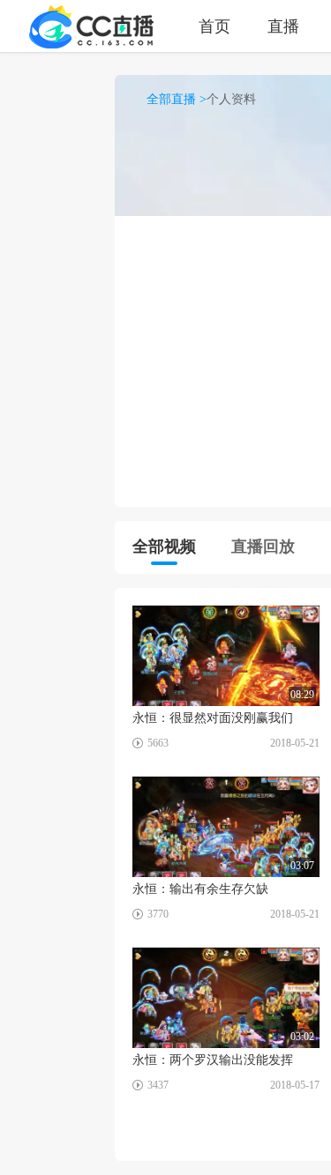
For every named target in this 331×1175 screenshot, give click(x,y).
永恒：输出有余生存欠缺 (200, 889)
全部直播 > (177, 99)
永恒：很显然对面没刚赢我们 (212, 718)
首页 (214, 26)
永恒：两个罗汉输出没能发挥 (212, 1060)
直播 (283, 26)
